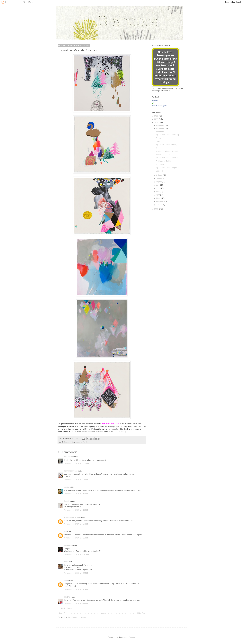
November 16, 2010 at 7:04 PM (76, 573)
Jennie (66, 501)
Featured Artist (69, 442)
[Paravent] (153, 103)
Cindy (66, 581)
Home (102, 613)
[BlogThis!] (90, 438)
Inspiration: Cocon (163, 154)
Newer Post (62, 613)
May (158, 192)
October (159, 175)
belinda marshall (70, 471)
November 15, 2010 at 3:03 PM (76, 480)
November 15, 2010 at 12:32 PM (76, 463)
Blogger (132, 637)
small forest (69, 457)
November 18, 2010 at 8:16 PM (76, 589)
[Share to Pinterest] (98, 438)
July (158, 185)
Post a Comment (67, 608)
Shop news (160, 164)
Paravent (155, 100)
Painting (85, 442)
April (158, 195)
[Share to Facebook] (95, 438)
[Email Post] (83, 438)
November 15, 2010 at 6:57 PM (76, 524)
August (159, 182)
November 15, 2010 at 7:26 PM (76, 538)
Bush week (160, 138)
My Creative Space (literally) (166, 145)
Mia (65, 532)
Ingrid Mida (68, 545)
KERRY (67, 597)
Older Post (141, 613)
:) (156, 148)
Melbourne (160, 132)
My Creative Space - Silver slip (167, 135)
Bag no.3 (159, 171)
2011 (156, 119)
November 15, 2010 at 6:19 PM (76, 510)
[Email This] (87, 438)
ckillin (66, 487)
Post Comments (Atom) (77, 617)
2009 (156, 209)
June (158, 188)
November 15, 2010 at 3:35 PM (76, 494)
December (160, 125)
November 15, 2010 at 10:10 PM (76, 554)
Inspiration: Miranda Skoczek (167, 151)
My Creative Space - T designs (167, 158)
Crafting (159, 141)
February (160, 201)
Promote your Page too (159, 106)
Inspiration (78, 442)
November (160, 129)
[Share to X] (93, 438)
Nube (66, 562)
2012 (156, 116)
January (159, 205)
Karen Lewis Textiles (72, 517)
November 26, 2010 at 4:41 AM (76, 603)
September (160, 178)
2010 (156, 123)
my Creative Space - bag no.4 (167, 168)
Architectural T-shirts (163, 161)
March (158, 198)
